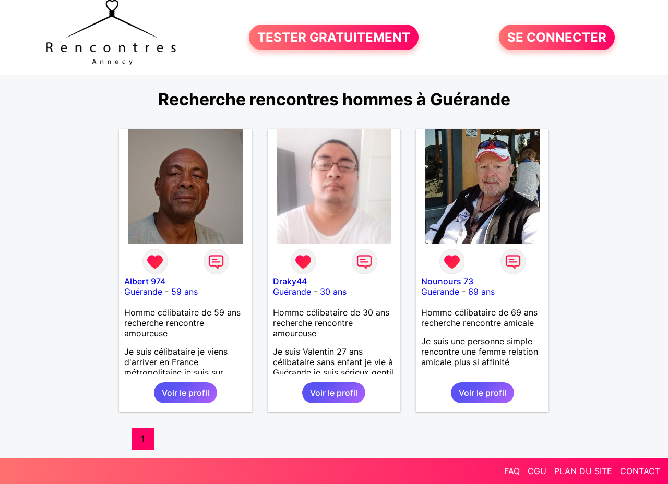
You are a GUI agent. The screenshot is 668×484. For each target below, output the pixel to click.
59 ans (184, 291)
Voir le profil (185, 393)
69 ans (481, 291)
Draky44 (290, 281)
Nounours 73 (447, 281)
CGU (537, 471)
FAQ (512, 471)
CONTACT (640, 471)
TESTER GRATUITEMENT (333, 37)
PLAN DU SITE (583, 471)
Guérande (143, 291)
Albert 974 (144, 281)
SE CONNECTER (556, 37)
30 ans (333, 291)
